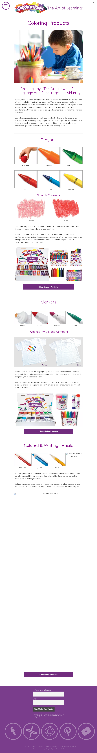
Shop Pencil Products (48, 674)
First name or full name (42, 690)
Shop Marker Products (48, 431)
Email (35, 699)
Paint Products (31, 746)
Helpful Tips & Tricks (53, 749)
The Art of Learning (39, 749)
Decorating (47, 746)
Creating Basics (63, 746)
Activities (73, 746)
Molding (54, 746)
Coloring (40, 746)
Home (24, 746)
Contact (63, 749)
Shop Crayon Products (48, 287)
